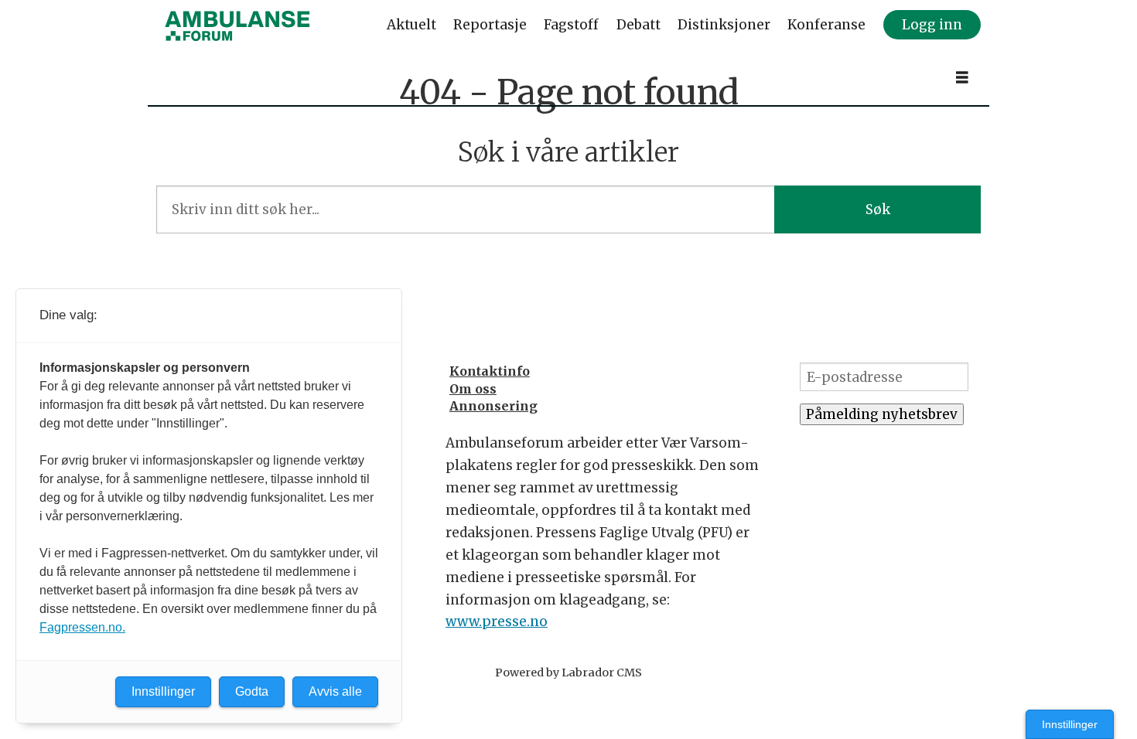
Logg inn (932, 24)
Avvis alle (335, 691)
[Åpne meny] (962, 77)
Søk (878, 209)
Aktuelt (411, 24)
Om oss (473, 389)
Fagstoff (571, 24)
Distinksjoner (724, 24)
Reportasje (490, 24)
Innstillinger (1070, 724)
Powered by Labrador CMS (568, 672)
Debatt (638, 24)
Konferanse (826, 24)
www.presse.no (497, 621)
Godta (251, 691)
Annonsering (493, 406)
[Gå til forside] (237, 25)
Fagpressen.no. (82, 627)
